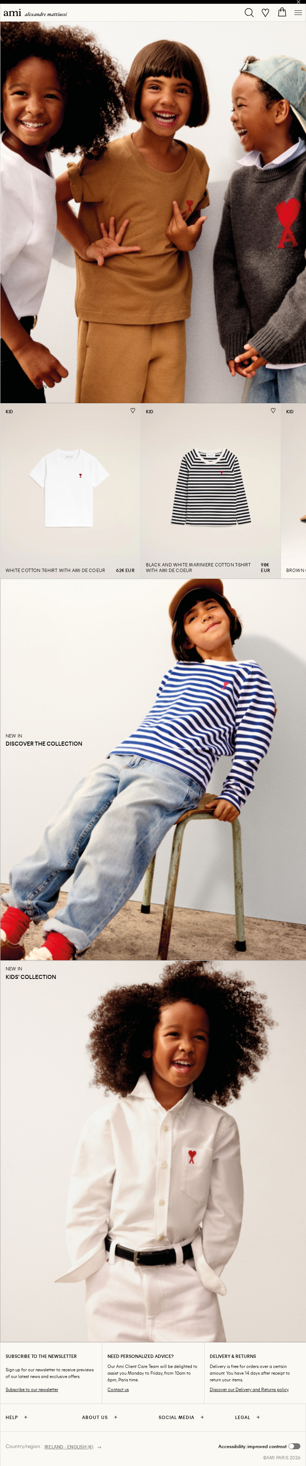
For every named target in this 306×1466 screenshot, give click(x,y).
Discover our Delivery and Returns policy (249, 1389)
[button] (259, 1446)
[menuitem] (35, 12)
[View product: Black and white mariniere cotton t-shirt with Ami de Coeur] (210, 490)
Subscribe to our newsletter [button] (32, 1389)
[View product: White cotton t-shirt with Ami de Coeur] (70, 490)
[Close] (298, 2)
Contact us (118, 1389)
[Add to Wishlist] (133, 410)
